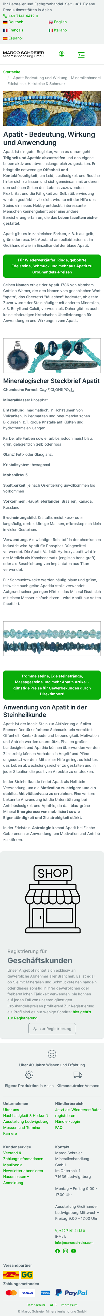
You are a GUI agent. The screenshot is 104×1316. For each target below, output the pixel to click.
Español (14, 38)
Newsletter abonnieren (23, 1170)
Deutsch (15, 21)
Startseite (11, 72)
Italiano (60, 30)
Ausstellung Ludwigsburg (26, 1121)
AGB (53, 1305)
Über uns (11, 1109)
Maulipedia (12, 1164)
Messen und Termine (21, 1127)
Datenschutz (36, 1305)
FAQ (59, 1127)
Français (15, 30)
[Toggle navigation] (81, 55)
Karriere (10, 1133)
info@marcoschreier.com (74, 1243)
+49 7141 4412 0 (22, 16)
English (60, 21)
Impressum (69, 1305)
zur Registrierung (55, 1028)
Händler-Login (67, 1121)
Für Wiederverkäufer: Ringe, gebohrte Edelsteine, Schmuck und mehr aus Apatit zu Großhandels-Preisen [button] (52, 266)
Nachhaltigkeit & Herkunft (25, 1115)
